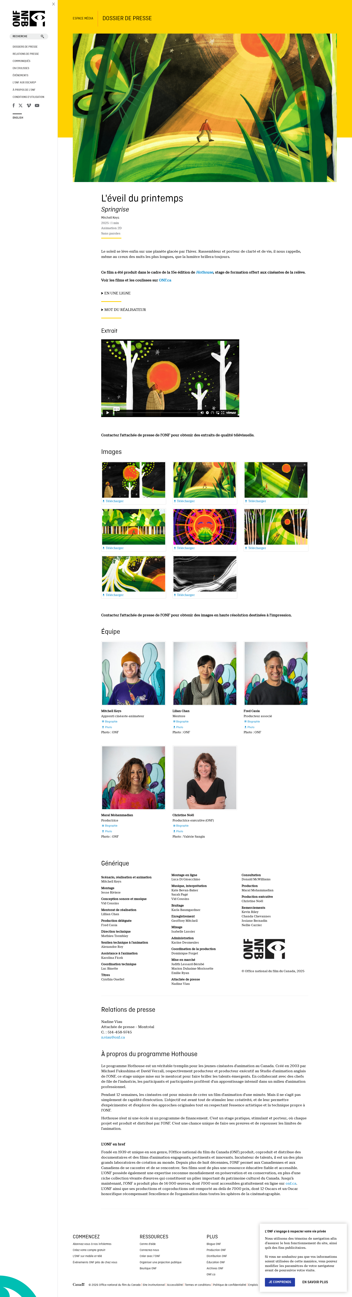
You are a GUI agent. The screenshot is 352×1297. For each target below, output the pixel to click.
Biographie (110, 722)
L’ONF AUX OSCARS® (24, 82)
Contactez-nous (149, 1250)
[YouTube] (37, 106)
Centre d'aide (148, 1244)
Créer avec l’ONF (150, 1256)
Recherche (20, 36)
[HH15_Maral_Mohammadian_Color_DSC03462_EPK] (133, 777)
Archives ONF (215, 1268)
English (18, 117)
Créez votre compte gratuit (89, 1250)
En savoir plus (315, 1282)
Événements (20, 75)
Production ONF (216, 1250)
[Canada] (79, 1285)
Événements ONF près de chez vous (95, 1262)
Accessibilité (175, 1285)
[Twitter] (20, 106)
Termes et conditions (198, 1285)
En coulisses (21, 68)
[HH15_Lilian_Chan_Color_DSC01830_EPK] (204, 673)
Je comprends (280, 1282)
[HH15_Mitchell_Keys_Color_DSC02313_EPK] (133, 673)
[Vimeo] (29, 106)
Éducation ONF (216, 1262)
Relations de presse (26, 54)
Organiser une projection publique (161, 1262)
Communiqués (21, 61)
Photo (107, 727)
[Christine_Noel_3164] (204, 777)
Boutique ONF (148, 1268)
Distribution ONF (217, 1256)
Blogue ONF (214, 1244)
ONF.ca (165, 280)
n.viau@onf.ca (113, 1037)
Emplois (253, 1285)
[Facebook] (13, 106)
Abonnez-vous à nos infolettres (92, 1244)
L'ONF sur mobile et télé (87, 1256)
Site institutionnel (154, 1285)
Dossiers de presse (25, 46)
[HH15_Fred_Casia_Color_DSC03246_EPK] (276, 673)
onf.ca (291, 1183)
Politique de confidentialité (229, 1285)
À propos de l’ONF (24, 90)
